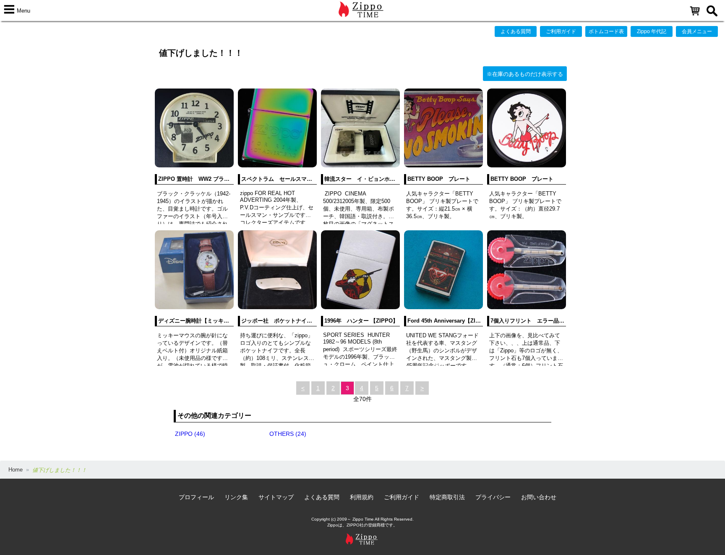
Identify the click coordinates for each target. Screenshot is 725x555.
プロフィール (196, 497)
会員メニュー (697, 31)
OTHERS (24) (287, 433)
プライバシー (493, 497)
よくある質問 (516, 31)
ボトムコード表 (606, 31)
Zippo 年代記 (651, 31)
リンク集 (236, 497)
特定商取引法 (447, 497)
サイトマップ (276, 497)
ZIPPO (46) (190, 433)
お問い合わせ (538, 497)
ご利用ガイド (561, 31)
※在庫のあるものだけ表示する (525, 74)
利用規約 (361, 497)
